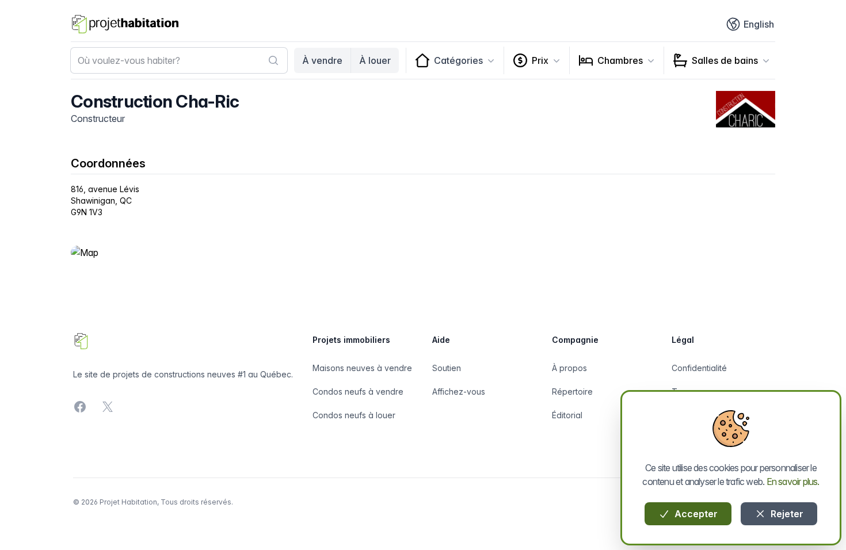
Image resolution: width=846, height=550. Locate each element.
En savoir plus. (793, 481)
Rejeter (785, 514)
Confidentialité (699, 368)
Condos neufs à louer (354, 415)
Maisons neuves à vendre (362, 368)
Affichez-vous (458, 391)
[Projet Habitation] (125, 24)
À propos (569, 368)
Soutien (446, 368)
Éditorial (567, 415)
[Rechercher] (273, 60)
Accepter (695, 514)
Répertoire (572, 391)
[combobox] (179, 60)
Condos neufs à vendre (358, 391)
